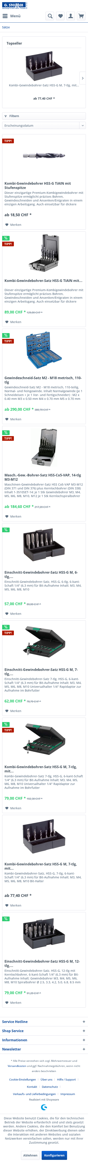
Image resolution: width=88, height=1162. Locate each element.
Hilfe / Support (66, 1079)
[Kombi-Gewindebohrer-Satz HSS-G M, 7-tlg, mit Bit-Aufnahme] (44, 66)
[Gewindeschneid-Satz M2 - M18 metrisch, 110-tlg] (44, 350)
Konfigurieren (54, 1155)
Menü (15, 15)
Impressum (67, 1094)
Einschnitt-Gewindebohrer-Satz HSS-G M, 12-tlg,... (42, 963)
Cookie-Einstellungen (22, 1079)
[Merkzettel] (60, 16)
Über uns (46, 1079)
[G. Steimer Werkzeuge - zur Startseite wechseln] (14, 6)
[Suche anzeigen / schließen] (49, 16)
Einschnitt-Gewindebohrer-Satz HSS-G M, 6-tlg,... (41, 574)
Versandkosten (17, 1066)
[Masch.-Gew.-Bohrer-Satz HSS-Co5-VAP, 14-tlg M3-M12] (44, 447)
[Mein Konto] (70, 16)
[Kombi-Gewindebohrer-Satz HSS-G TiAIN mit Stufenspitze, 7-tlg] (44, 253)
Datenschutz (50, 1087)
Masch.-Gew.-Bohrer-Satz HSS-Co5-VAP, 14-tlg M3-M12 (42, 477)
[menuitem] (11, 16)
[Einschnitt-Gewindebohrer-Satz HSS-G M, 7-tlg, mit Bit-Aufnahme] (44, 642)
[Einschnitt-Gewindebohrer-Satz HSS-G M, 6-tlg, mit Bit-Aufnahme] (44, 544)
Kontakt (32, 1087)
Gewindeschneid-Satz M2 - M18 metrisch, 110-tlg (43, 380)
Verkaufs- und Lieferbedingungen (34, 1094)
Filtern (14, 116)
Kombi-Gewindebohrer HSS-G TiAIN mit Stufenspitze (37, 185)
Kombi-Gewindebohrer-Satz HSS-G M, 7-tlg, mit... (44, 85)
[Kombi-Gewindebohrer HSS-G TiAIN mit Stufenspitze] (44, 155)
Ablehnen (30, 1155)
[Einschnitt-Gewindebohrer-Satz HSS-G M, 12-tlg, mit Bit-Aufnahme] (44, 933)
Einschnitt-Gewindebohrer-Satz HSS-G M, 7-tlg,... (41, 671)
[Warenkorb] (81, 16)
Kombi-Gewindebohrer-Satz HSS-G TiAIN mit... (43, 281)
